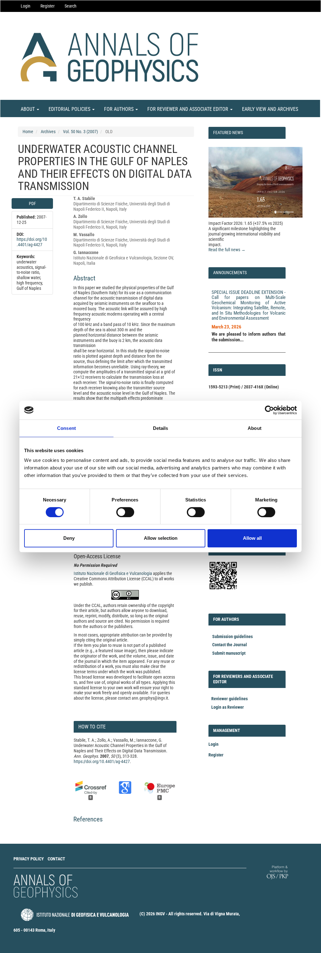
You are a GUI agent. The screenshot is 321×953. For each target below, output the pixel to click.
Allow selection (160, 538)
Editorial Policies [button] (70, 109)
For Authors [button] (119, 109)
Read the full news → (226, 249)
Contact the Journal (229, 644)
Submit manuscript (228, 653)
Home (28, 131)
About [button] (28, 109)
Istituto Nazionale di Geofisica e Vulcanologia (113, 573)
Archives (48, 131)
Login (25, 5)
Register (47, 5)
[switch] (125, 512)
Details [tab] (160, 428)
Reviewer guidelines (229, 698)
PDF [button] (32, 203)
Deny (69, 538)
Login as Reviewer (227, 707)
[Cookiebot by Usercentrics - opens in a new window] (269, 410)
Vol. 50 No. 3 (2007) (80, 131)
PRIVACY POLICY (28, 858)
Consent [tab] (66, 428)
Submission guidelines (232, 636)
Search (70, 5)
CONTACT (56, 858)
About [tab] (254, 428)
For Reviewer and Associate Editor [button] (188, 109)
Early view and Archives (270, 109)
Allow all (252, 538)
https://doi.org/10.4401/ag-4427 (32, 242)
